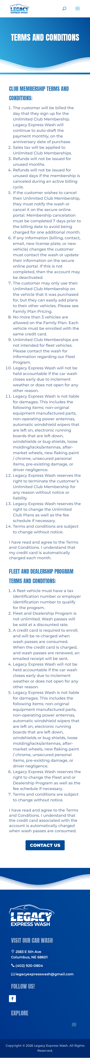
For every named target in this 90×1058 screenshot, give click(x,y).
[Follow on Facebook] (12, 998)
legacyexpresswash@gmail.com (44, 974)
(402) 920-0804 (29, 966)
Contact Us (45, 845)
